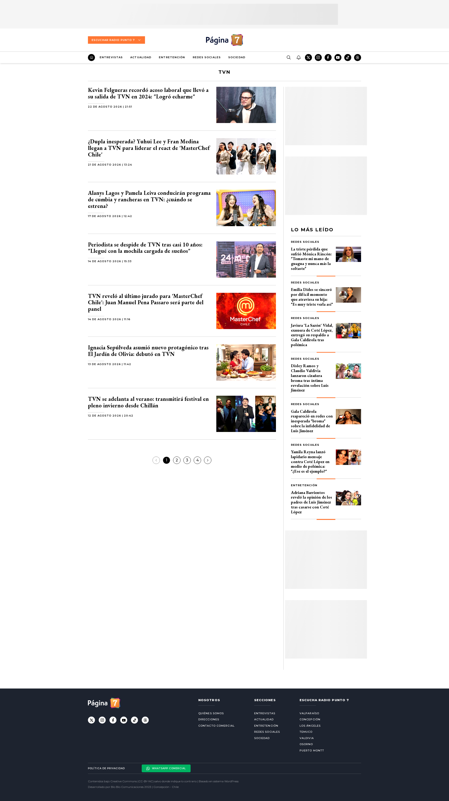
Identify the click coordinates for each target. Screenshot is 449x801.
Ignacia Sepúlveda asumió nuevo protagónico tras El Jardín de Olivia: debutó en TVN (148, 351)
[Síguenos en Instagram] (318, 57)
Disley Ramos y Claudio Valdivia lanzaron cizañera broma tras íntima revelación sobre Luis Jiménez (310, 378)
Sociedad (236, 57)
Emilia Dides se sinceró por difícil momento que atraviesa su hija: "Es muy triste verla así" (312, 297)
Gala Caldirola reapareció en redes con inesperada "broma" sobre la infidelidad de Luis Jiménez (312, 421)
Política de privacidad (106, 768)
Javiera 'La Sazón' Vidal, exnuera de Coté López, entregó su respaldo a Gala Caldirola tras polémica (312, 335)
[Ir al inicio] (91, 57)
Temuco (306, 731)
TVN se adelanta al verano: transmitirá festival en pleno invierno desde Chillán (148, 402)
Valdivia (307, 738)
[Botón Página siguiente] (207, 460)
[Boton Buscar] (288, 57)
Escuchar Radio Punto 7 (113, 40)
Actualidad (140, 57)
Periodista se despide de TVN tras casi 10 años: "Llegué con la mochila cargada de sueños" (145, 248)
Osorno (306, 744)
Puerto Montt (312, 750)
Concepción (310, 719)
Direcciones (208, 719)
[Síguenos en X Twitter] (308, 57)
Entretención (172, 57)
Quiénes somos (211, 713)
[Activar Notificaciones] (298, 57)
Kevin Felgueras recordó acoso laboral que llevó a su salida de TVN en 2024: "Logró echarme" (148, 93)
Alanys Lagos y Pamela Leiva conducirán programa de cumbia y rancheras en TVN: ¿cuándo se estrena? (149, 199)
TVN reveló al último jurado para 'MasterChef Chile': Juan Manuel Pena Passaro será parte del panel (145, 302)
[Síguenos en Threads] (357, 57)
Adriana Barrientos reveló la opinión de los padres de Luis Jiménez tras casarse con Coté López (311, 502)
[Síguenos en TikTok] (347, 57)
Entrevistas (111, 57)
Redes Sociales (207, 57)
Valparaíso (309, 713)
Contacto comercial (216, 725)
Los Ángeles (310, 725)
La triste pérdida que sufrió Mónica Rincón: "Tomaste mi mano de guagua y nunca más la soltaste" (311, 258)
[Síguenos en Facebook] (328, 57)
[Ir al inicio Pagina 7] (224, 40)
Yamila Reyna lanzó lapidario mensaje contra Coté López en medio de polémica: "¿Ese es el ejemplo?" (310, 461)
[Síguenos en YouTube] (337, 57)
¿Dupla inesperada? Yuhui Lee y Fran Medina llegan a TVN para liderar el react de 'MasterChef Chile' (149, 148)
